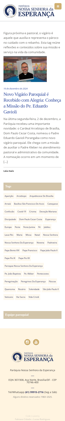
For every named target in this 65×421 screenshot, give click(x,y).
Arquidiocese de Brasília (41, 196)
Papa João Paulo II (48, 250)
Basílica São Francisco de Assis (29, 203)
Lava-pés (9, 234)
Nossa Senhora (50, 234)
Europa (8, 227)
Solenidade (34, 289)
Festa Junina (29, 227)
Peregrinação (11, 281)
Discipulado (10, 219)
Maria (19, 234)
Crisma (32, 211)
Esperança (50, 219)
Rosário (21, 289)
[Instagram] (27, 342)
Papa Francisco (30, 250)
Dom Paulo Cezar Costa (30, 219)
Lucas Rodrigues (41, 419)
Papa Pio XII (24, 258)
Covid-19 (22, 211)
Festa (17, 227)
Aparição (9, 196)
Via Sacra (20, 297)
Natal (37, 234)
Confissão (9, 211)
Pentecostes (43, 273)
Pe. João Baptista (13, 273)
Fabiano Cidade (23, 419)
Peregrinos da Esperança (33, 281)
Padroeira (52, 242)
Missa (28, 234)
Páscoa (52, 281)
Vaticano (9, 297)
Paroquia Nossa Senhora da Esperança (24, 265)
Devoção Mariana (48, 211)
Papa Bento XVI (12, 250)
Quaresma (10, 289)
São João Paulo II (51, 289)
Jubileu (47, 227)
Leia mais (8, 170)
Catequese (52, 203)
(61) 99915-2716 (34, 392)
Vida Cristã (34, 297)
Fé (39, 227)
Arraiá (8, 203)
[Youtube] (36, 342)
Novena (40, 242)
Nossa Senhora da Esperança (19, 242)
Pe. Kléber (29, 273)
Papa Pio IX (10, 258)
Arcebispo (21, 196)
